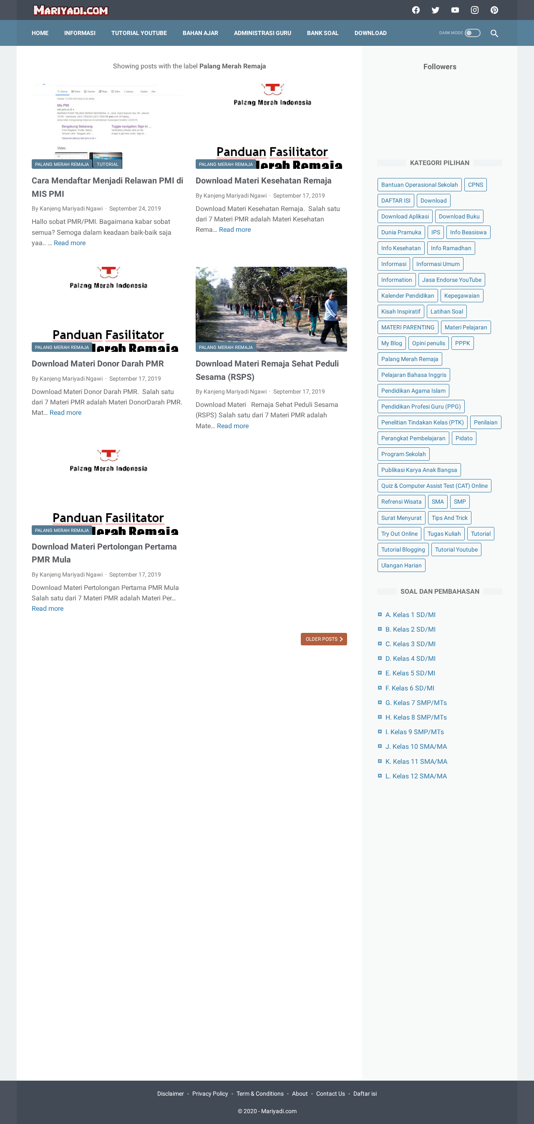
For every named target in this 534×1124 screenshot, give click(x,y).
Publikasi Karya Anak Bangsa (419, 470)
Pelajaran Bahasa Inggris (413, 374)
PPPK (462, 343)
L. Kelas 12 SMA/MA (416, 776)
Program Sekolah (403, 454)
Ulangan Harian (401, 565)
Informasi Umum (438, 264)
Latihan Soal (447, 311)
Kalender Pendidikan (407, 295)
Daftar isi (365, 1093)
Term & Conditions (260, 1093)
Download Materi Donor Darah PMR (98, 364)
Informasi (80, 33)
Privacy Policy (210, 1093)
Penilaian (486, 422)
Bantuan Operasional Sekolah (419, 184)
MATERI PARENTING (408, 327)
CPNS (475, 184)
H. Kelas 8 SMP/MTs (416, 717)
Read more (70, 243)
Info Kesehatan (401, 248)
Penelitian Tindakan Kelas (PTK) (422, 422)
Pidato (464, 438)
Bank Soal (323, 33)
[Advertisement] (439, 925)
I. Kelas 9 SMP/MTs (414, 732)
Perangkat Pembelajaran (413, 438)
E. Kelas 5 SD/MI (410, 673)
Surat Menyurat (401, 517)
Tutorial (107, 164)
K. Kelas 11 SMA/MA (416, 761)
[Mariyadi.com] (76, 10)
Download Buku (459, 216)
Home (40, 33)
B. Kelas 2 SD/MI (410, 629)
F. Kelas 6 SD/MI (409, 688)
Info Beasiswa (468, 232)
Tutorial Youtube (456, 549)
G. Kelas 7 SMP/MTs (416, 703)
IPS (435, 232)
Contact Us (330, 1093)
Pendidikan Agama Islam (413, 390)
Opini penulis (428, 343)
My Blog (391, 343)
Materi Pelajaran (466, 327)
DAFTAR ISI (396, 200)
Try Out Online (399, 533)
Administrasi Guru (262, 33)
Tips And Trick (450, 517)
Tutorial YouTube (139, 33)
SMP (460, 501)
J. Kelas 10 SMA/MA (416, 746)
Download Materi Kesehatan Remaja (264, 181)
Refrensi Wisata (401, 501)
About (300, 1093)
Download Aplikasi (405, 216)
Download (371, 33)
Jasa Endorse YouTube (451, 279)
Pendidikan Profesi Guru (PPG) (421, 406)
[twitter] (434, 10)
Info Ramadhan (451, 248)
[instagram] (474, 10)
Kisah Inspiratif (401, 311)
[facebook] (415, 10)
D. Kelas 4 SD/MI (410, 658)
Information (396, 279)
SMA (438, 501)
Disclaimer (170, 1093)
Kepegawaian (462, 295)
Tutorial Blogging (403, 549)
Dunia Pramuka (401, 232)
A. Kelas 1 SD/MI (410, 615)
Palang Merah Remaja (62, 164)
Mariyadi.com (279, 1111)
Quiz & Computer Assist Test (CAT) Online (434, 485)
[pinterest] (493, 10)
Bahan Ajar (200, 33)
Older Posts (322, 639)
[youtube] (454, 10)
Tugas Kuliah (444, 533)
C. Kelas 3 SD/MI (410, 644)
